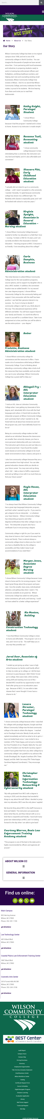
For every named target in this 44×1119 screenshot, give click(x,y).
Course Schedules (22, 1086)
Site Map (22, 1109)
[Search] (41, 2)
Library (22, 1099)
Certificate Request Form (22, 1083)
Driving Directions (22, 1060)
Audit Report (22, 1050)
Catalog (22, 1079)
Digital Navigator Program (22, 1089)
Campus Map (22, 1057)
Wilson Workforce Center (22, 1076)
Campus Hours (22, 1054)
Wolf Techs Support (22, 1102)
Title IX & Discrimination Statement (22, 1070)
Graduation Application (22, 1096)
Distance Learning (22, 1092)
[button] (22, 11)
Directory (22, 1063)
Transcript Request (22, 1105)
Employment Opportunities (22, 1066)
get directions (6, 948)
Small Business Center (22, 1073)
